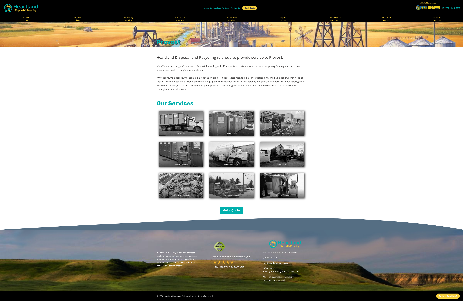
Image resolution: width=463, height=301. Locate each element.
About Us (208, 8)
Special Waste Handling (334, 18)
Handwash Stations (180, 18)
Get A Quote (250, 8)
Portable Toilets (77, 18)
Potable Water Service (231, 18)
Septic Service (283, 18)
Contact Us (235, 8)
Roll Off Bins (26, 18)
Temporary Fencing (128, 18)
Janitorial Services (437, 18)
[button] (448, 296)
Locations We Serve (221, 8)
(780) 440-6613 (270, 257)
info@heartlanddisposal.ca (275, 263)
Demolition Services (386, 18)
